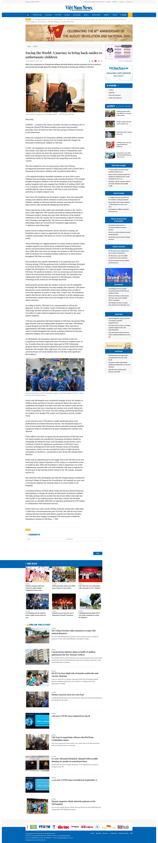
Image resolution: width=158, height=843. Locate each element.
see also (32, 563)
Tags (27, 529)
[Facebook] (89, 61)
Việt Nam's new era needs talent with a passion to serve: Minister (89, 587)
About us (105, 833)
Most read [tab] (124, 106)
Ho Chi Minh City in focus (117, 19)
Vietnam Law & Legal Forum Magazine (94, 2)
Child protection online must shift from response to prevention (63, 587)
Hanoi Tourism (102, 19)
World (115, 15)
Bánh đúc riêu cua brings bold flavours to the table (117, 371)
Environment (96, 15)
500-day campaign (53, 22)
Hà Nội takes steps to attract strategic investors (119, 238)
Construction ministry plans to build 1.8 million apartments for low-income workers (73, 653)
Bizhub (108, 2)
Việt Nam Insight (30, 22)
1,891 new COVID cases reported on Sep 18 (71, 716)
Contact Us (129, 2)
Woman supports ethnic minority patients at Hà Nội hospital (73, 802)
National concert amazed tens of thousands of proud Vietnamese (63, 614)
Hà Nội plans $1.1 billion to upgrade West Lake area (119, 210)
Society (67, 15)
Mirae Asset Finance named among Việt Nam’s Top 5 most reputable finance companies (119, 298)
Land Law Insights (90, 19)
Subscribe (111, 92)
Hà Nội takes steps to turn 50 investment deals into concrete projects (117, 227)
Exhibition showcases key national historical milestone (123, 144)
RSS (131, 833)
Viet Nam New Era (58, 19)
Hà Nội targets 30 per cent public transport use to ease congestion (118, 257)
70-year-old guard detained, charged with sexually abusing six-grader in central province (75, 760)
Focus (28, 19)
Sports (86, 15)
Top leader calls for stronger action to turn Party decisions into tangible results (119, 184)
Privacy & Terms (123, 833)
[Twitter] (92, 61)
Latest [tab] (111, 106)
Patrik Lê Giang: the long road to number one (123, 123)
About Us (121, 2)
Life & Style (76, 15)
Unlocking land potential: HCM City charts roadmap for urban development (89, 615)
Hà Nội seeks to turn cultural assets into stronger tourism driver (119, 252)
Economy (48, 15)
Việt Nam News (79, 8)
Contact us (113, 833)
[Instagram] (98, 61)
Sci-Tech (58, 15)
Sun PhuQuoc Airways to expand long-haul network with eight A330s (119, 304)
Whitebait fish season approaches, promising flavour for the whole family (118, 358)
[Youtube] (95, 61)
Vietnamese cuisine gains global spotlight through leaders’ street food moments (119, 365)
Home (28, 46)
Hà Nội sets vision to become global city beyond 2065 (119, 262)
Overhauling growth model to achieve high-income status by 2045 (36, 615)
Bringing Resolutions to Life (42, 19)
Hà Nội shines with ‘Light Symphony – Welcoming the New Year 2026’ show (119, 204)
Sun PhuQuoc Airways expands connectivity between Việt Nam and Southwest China (119, 291)
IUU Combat (41, 22)
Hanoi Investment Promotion (74, 19)
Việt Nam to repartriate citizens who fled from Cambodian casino (73, 738)
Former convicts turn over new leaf (68, 694)
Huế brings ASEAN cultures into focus (124, 133)
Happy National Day (68, 22)
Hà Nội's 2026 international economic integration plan (119, 233)
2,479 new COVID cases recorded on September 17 (74, 780)
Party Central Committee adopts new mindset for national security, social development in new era (119, 177)
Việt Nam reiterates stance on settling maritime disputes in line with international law (119, 328)
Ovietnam (115, 2)
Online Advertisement (115, 98)
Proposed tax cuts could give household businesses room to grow (124, 155)
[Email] (101, 61)
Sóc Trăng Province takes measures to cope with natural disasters (74, 632)
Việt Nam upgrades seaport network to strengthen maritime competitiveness (119, 321)
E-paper (111, 85)
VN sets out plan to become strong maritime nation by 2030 (118, 171)
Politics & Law (37, 15)
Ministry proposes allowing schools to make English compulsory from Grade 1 (35, 588)
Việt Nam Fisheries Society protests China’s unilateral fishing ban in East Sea (119, 335)
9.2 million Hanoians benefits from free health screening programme (119, 198)
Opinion (106, 15)
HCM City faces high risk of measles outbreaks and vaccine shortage (75, 674)
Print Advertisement (115, 95)
